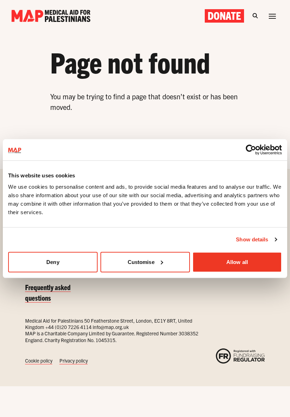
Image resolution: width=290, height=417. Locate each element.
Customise (141, 262)
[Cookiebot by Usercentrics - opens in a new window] (251, 150)
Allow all (237, 262)
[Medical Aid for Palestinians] (51, 16)
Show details (252, 239)
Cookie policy (38, 360)
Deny (52, 262)
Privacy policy (73, 360)
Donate (224, 15)
